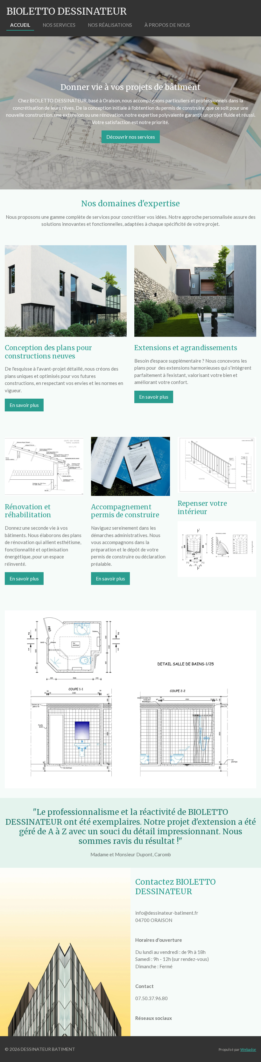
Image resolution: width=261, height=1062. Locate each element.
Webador (248, 1049)
